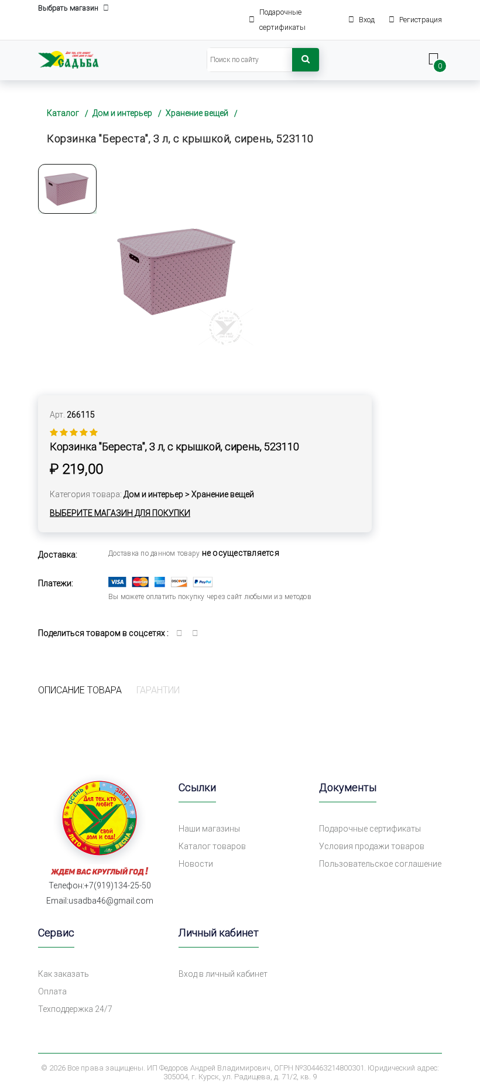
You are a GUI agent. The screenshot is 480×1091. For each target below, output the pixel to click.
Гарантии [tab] (158, 690)
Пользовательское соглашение (380, 863)
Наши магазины (209, 828)
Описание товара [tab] (80, 690)
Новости (196, 863)
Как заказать (63, 974)
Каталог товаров (212, 846)
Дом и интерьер (122, 113)
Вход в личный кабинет (223, 974)
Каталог (63, 113)
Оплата (52, 991)
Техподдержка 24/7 (75, 1009)
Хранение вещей (197, 113)
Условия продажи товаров (371, 846)
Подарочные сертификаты (370, 828)
